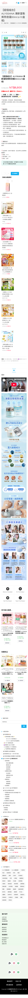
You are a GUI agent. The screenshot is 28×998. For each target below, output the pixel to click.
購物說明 (4, 927)
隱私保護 (4, 931)
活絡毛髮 (10, 883)
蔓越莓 (14, 889)
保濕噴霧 (8, 767)
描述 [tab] (14, 370)
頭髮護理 (8, 783)
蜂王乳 (3, 892)
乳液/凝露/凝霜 (7, 359)
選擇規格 (7, 643)
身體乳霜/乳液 (9, 775)
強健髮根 (21, 878)
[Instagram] (14, 963)
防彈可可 (10, 894)
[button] (24, 37)
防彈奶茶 (22, 894)
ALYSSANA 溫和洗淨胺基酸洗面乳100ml (7, 634)
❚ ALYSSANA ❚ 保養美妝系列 (11, 360)
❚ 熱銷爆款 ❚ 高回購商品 (21, 628)
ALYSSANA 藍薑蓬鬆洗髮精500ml (7, 702)
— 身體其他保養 (4, 668)
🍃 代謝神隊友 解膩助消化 (10, 748)
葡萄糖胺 (9, 889)
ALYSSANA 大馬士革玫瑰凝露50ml (20, 673)
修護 (18, 872)
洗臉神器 (20, 881)
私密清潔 (11, 886)
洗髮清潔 (3, 697)
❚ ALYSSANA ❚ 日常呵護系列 (7, 631)
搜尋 (24, 726)
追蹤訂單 (4, 943)
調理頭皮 (10, 892)
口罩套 (15, 878)
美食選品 (6, 807)
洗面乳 (3, 883)
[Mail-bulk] (12, 954)
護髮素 (15, 892)
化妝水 (14, 875)
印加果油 (20, 875)
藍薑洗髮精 (20, 889)
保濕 (14, 872)
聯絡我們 (4, 939)
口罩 (11, 878)
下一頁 (22, 32)
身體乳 (3, 894)
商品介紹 (18, 981)
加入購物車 (14, 173)
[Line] (16, 954)
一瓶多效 (23, 870)
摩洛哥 (3, 881)
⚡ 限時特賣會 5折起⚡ (9, 736)
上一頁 (5, 32)
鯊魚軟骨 (4, 900)
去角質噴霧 (4, 878)
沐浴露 (14, 881)
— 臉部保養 (14, 359)
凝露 (10, 875)
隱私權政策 (9, 985)
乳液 (3, 872)
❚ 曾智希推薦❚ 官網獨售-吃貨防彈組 (12, 756)
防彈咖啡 (16, 894)
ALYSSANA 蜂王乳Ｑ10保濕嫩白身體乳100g (7, 673)
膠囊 (3, 889)
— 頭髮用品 (8, 698)
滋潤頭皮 (22, 883)
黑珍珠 (10, 900)
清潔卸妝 (5, 629)
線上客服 (4, 941)
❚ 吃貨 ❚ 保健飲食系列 (8, 790)
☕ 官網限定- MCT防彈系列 (10, 747)
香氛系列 (8, 777)
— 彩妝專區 (6, 785)
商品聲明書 (5, 921)
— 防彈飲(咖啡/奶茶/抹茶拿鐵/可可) (12, 792)
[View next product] (25, 32)
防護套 (16, 897)
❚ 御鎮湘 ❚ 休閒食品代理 (9, 803)
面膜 (21, 897)
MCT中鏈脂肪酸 (5, 870)
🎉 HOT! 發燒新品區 (8, 742)
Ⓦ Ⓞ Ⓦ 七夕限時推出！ (11, 738)
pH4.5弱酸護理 (15, 870)
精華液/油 (8, 765)
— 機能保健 (6, 794)
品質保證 (4, 929)
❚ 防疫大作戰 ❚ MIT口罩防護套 (10, 812)
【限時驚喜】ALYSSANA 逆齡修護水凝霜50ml (21, 632)
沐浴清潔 (11, 626)
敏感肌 (9, 881)
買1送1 (21, 892)
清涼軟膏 (16, 883)
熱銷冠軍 (4, 886)
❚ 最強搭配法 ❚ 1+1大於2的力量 (11, 753)
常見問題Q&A (5, 937)
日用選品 (6, 809)
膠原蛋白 (22, 886)
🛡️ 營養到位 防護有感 (9, 800)
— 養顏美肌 (6, 798)
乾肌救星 (9, 872)
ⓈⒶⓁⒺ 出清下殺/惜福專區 (12, 740)
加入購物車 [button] (7, 680)
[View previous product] (2, 32)
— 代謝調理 (6, 796)
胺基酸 (16, 886)
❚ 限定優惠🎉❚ (4, 626)
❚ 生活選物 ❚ (6, 805)
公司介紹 (4, 917)
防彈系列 (11, 897)
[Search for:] (26, 3)
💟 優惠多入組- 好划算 (9, 744)
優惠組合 (4, 875)
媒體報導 (4, 919)
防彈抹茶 (4, 897)
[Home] (1, 23)
